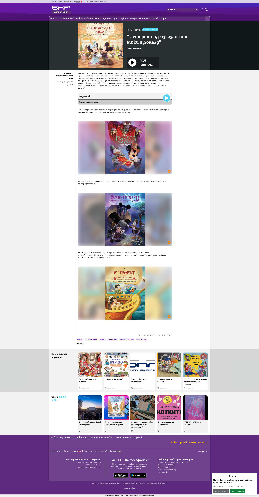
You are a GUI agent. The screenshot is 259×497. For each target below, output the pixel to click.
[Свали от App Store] (121, 475)
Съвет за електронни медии (188, 442)
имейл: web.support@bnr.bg (89, 467)
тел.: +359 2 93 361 (93, 465)
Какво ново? (134, 29)
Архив (138, 437)
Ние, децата (123, 437)
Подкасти (81, 437)
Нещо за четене (134, 49)
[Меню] (207, 18)
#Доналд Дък (141, 339)
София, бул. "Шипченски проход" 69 (173, 462)
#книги (103, 339)
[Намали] (71, 85)
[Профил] (206, 10)
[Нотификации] (201, 10)
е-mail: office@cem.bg (167, 470)
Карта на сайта (129, 488)
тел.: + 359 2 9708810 (166, 465)
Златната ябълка (101, 437)
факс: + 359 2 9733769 (166, 467)
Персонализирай (221, 491)
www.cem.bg (163, 472)
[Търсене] (196, 9)
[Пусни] (167, 98)
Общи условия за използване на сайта (106, 483)
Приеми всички (237, 491)
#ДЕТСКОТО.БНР (90, 339)
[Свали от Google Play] (138, 475)
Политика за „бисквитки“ (157, 483)
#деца (79, 339)
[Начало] (61, 8)
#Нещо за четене (127, 339)
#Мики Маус (112, 339)
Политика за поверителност (134, 483)
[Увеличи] (68, 85)
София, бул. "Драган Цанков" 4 (88, 462)
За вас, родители (61, 437)
